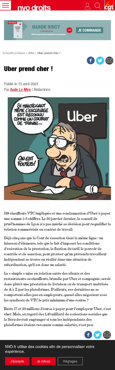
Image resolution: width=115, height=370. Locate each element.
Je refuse (43, 361)
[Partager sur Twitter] (100, 61)
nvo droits (33, 9)
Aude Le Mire (20, 90)
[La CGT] (108, 5)
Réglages (70, 361)
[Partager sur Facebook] (91, 61)
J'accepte (17, 361)
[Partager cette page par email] (109, 61)
